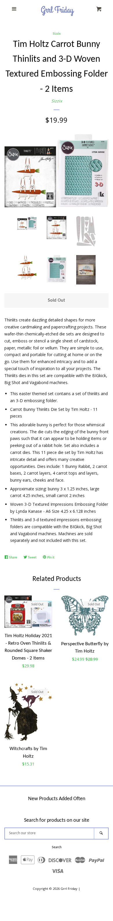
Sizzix (57, 34)
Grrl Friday (69, 888)
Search (56, 847)
